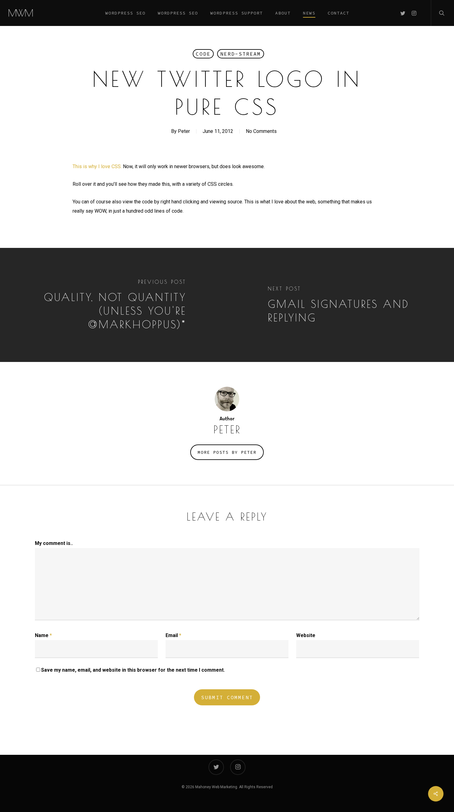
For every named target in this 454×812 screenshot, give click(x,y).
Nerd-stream (240, 54)
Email (173, 635)
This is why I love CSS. (97, 166)
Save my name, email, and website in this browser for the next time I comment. (133, 670)
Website (305, 635)
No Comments (261, 131)
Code (203, 54)
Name (43, 635)
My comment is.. (54, 543)
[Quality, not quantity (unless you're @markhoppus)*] (113, 305)
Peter (184, 131)
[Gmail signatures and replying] (340, 305)
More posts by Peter (227, 452)
